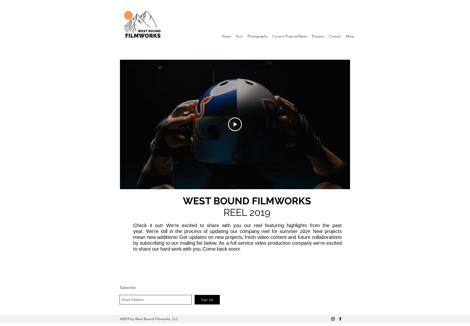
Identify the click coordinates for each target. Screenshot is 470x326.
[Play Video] (235, 124)
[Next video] (340, 124)
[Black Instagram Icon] (332, 318)
